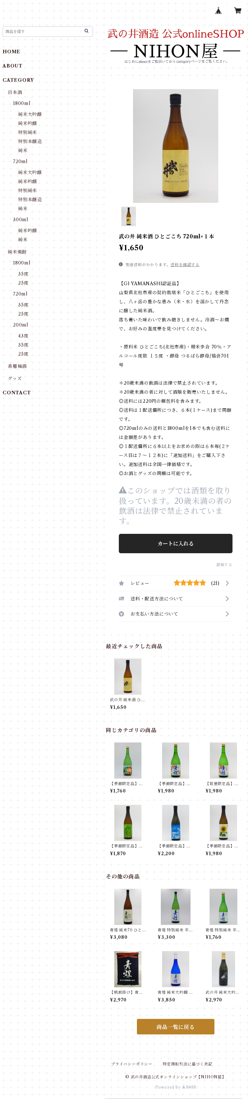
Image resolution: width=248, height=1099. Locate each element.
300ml (20, 220)
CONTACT (17, 393)
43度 (23, 336)
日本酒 (15, 92)
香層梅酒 (17, 366)
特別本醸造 (30, 141)
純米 (23, 150)
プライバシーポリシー (131, 1064)
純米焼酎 (17, 252)
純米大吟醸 (30, 114)
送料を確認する (185, 264)
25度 (23, 283)
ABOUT (13, 66)
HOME (11, 52)
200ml (20, 325)
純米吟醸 (27, 123)
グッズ (15, 378)
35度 (23, 274)
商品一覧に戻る (176, 1027)
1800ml (22, 103)
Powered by (168, 1087)
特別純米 (27, 132)
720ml (20, 161)
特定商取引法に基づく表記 (187, 1064)
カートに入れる (176, 543)
